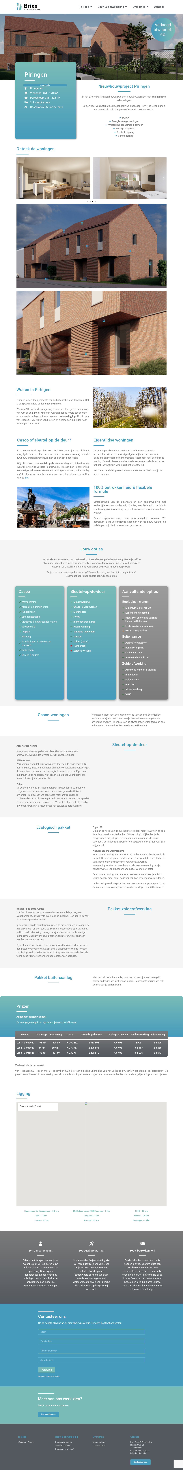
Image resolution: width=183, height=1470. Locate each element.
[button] (19, 178)
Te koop (84, 6)
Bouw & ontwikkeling (111, 6)
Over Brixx (138, 6)
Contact (159, 6)
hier (26, 477)
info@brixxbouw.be (138, 1453)
